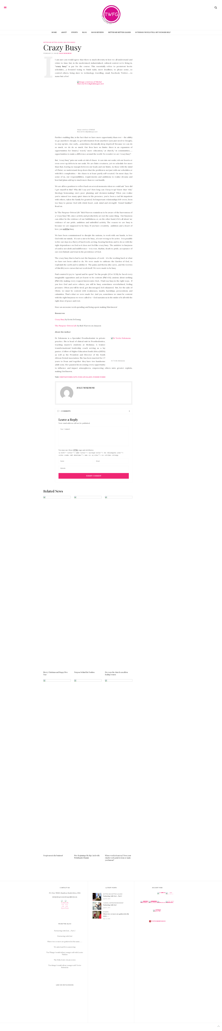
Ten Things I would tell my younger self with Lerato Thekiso (64, 953)
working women (99, 377)
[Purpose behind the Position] (88, 582)
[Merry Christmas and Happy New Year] (57, 582)
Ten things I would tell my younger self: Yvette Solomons (64, 966)
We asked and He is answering (65, 947)
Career (105, 903)
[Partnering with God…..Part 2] (98, 897)
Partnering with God (64, 936)
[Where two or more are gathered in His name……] (98, 915)
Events (74, 32)
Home (54, 32)
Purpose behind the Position (84, 672)
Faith (75, 377)
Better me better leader (119, 32)
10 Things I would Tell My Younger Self (153, 32)
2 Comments (66, 411)
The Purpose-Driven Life (66, 326)
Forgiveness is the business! (53, 855)
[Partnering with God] (98, 906)
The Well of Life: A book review (65, 960)
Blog (84, 32)
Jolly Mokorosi (65, 53)
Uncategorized (69, 42)
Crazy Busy (60, 319)
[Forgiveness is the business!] (57, 765)
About (64, 32)
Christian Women (65, 377)
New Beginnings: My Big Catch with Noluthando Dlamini (86, 856)
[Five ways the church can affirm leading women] (118, 582)
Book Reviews (97, 32)
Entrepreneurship (116, 903)
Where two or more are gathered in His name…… (64, 942)
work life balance (85, 377)
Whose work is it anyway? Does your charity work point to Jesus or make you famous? (118, 857)
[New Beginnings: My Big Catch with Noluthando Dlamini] (88, 765)
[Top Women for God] (10, 7)
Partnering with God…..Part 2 (64, 931)
